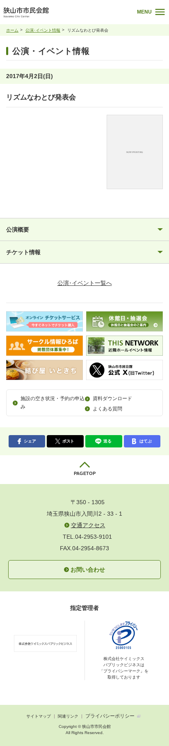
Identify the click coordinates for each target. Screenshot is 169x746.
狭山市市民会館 (50, 14)
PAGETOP (85, 473)
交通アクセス (88, 525)
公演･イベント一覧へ (84, 283)
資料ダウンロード (112, 398)
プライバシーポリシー (110, 716)
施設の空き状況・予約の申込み (52, 402)
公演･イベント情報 (42, 30)
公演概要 (17, 229)
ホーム (12, 30)
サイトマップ (38, 716)
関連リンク (68, 716)
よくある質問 (107, 409)
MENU (144, 12)
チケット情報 (23, 252)
